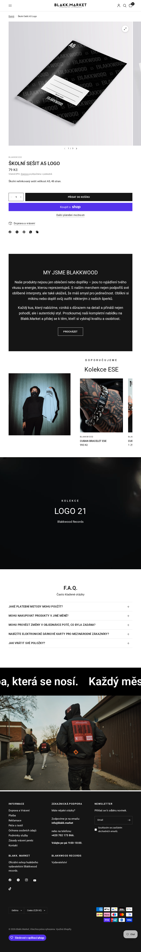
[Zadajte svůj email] (129, 820)
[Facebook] (12, 880)
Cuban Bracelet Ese (93, 441)
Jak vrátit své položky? (27, 643)
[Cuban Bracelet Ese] (101, 405)
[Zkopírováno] (38, 232)
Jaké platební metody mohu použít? (36, 606)
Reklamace (15, 820)
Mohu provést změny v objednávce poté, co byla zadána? (52, 624)
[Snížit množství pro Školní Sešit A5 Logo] (11, 197)
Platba (12, 815)
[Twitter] (20, 880)
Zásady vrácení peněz (21, 840)
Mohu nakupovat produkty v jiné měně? (39, 615)
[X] (18, 232)
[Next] (76, 148)
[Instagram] (29, 880)
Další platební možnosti (70, 215)
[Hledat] (125, 5)
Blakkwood (86, 437)
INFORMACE (16, 804)
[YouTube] (37, 880)
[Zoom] (125, 29)
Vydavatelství (59, 862)
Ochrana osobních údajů (22, 830)
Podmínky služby (18, 835)
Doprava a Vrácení (19, 810)
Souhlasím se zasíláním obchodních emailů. (110, 829)
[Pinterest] (25, 232)
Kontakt (13, 845)
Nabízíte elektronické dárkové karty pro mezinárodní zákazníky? (59, 634)
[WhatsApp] (31, 232)
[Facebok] (11, 232)
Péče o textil (16, 825)
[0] (130, 5)
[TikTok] (12, 889)
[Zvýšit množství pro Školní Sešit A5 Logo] (20, 197)
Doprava (25, 174)
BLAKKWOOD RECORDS (67, 855)
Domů (11, 16)
